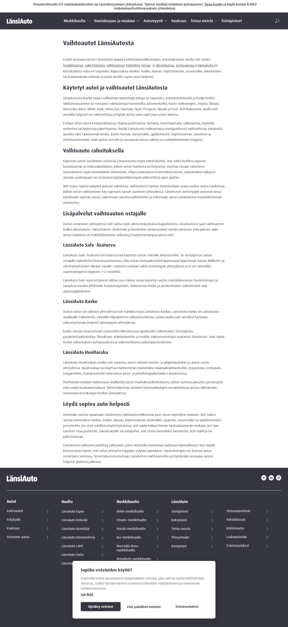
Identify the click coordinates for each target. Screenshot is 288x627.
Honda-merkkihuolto (131, 529)
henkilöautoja (73, 65)
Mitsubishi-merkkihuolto (134, 559)
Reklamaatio (235, 528)
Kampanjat (179, 546)
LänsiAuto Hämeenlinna (78, 537)
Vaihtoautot (15, 511)
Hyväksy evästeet (100, 607)
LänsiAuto (179, 501)
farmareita (206, 65)
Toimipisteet (231, 21)
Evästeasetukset (187, 607)
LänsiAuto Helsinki (74, 520)
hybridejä (133, 65)
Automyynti (153, 21)
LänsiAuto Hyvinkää (75, 529)
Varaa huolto (214, 4)
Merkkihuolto (75, 21)
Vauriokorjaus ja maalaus (114, 21)
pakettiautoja (95, 65)
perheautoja (185, 65)
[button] (277, 21)
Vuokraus (178, 21)
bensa (145, 65)
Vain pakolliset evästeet (144, 607)
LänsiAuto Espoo (73, 511)
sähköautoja (115, 65)
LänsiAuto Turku (73, 555)
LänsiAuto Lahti (72, 546)
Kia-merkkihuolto (129, 537)
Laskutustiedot (236, 537)
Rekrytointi (179, 520)
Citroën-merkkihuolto (131, 520)
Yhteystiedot (180, 537)
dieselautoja (165, 65)
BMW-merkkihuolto (130, 511)
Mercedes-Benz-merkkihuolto (128, 548)
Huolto (67, 501)
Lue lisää (87, 594)
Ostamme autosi (18, 537)
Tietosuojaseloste (238, 511)
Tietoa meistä (202, 21)
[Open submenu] (88, 21)
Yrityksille (13, 520)
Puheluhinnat (235, 520)
